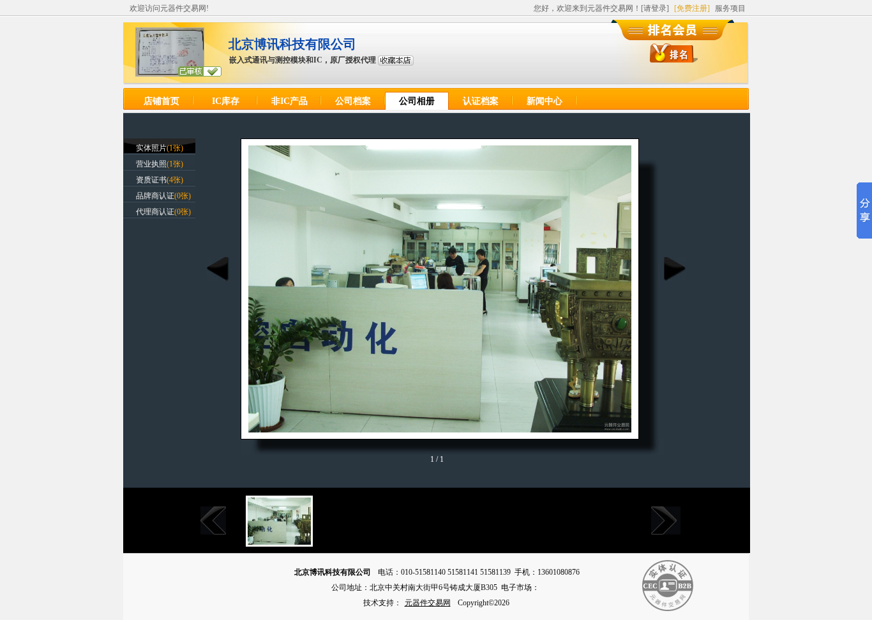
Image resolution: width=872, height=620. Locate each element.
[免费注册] (692, 8)
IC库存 (225, 101)
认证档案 (481, 101)
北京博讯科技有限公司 (292, 44)
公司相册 (417, 101)
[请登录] (655, 8)
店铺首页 (161, 101)
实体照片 (151, 148)
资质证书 (151, 179)
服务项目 (730, 8)
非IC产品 (289, 101)
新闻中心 (544, 101)
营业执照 (151, 163)
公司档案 (353, 101)
